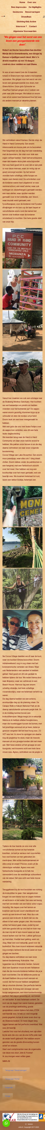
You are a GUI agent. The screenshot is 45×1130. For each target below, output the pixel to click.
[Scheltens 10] (22, 819)
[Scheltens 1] (22, 248)
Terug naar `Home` (12, 1079)
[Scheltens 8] (22, 630)
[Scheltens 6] (22, 547)
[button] (6, 1123)
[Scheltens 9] (22, 778)
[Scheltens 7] (22, 588)
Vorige (7, 1096)
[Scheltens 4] (22, 372)
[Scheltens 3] (22, 330)
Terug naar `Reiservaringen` (16, 1070)
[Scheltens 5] (22, 506)
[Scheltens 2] (22, 289)
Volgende (9, 1087)
